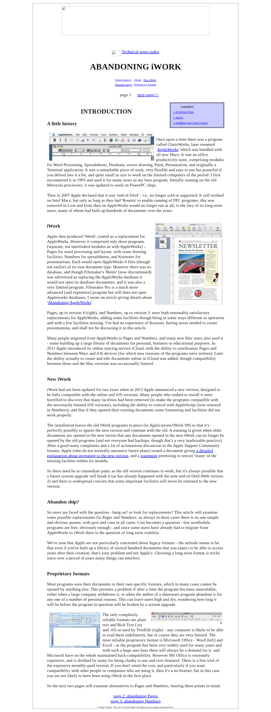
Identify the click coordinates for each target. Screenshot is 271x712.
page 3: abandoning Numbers (136, 701)
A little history (123, 80)
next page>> (148, 94)
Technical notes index (140, 51)
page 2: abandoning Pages (135, 696)
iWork (137, 80)
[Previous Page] (136, 41)
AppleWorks (167, 149)
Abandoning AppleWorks (69, 302)
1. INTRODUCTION (183, 112)
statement (149, 455)
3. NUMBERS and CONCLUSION (190, 123)
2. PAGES (178, 118)
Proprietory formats (145, 84)
